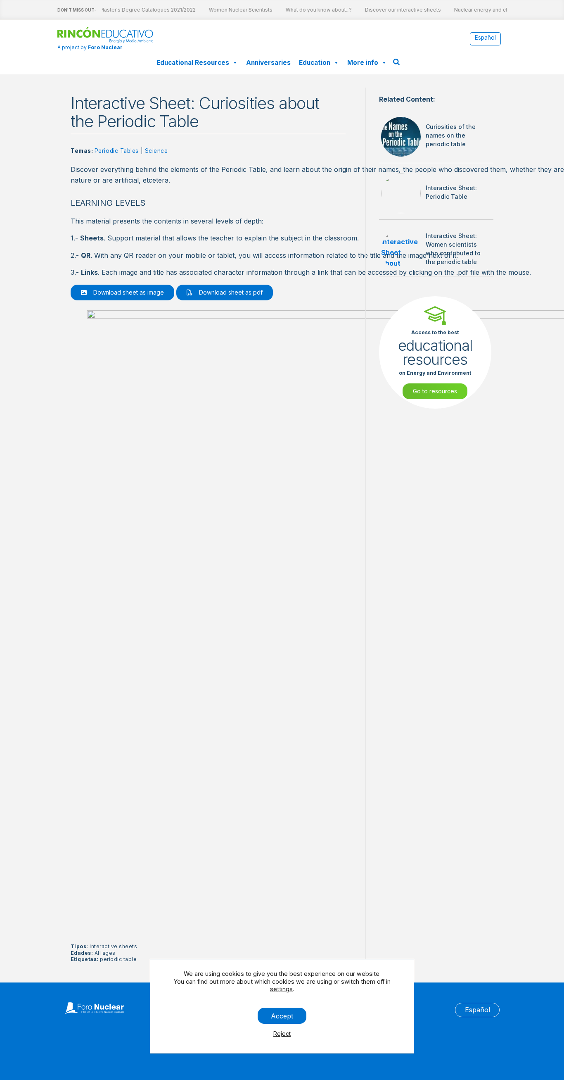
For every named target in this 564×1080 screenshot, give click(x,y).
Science (156, 150)
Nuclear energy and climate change (492, 10)
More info (362, 63)
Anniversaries (268, 63)
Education (314, 63)
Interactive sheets (113, 946)
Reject (282, 1033)
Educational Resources (192, 63)
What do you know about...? (314, 10)
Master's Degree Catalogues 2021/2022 (143, 10)
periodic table (118, 959)
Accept (282, 1015)
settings (281, 988)
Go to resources (435, 391)
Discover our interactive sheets (398, 10)
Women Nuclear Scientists (236, 10)
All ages (105, 953)
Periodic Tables (117, 150)
